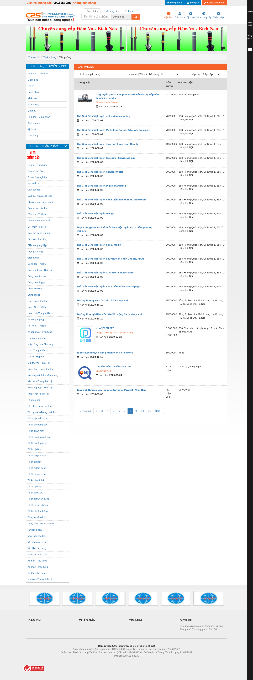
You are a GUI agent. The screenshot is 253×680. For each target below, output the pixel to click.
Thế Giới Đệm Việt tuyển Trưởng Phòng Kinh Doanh (107, 144)
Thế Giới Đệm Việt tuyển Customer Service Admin (106, 157)
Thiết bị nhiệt (35, 486)
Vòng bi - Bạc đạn (37, 554)
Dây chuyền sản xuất (39, 220)
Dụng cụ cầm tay (37, 276)
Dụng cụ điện (35, 288)
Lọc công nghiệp (37, 338)
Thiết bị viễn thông (38, 511)
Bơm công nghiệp (37, 177)
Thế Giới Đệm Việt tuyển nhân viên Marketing (103, 116)
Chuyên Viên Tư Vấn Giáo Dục (113, 366)
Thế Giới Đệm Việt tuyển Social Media (99, 244)
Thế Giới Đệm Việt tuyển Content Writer (100, 171)
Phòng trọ (104, 661)
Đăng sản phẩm (216, 2)
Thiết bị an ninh (36, 430)
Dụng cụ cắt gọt (36, 282)
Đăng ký (194, 2)
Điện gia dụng (35, 251)
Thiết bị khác (34, 461)
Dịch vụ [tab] (129, 11)
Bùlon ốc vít (34, 183)
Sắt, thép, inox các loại (40, 406)
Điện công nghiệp (37, 245)
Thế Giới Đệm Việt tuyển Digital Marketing (101, 185)
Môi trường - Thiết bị (39, 362)
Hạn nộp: (103, 106)
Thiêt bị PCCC (35, 492)
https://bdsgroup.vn (122, 661)
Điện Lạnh (33, 257)
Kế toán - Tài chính (38, 73)
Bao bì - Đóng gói (37, 165)
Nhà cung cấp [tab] (111, 11)
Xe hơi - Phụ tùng (37, 560)
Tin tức (250, 12)
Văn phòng (33, 104)
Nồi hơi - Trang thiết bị (40, 381)
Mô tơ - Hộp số (36, 356)
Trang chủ (33, 57)
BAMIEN (34, 620)
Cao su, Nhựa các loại (40, 195)
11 (149, 410)
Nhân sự (32, 98)
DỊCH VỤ (186, 620)
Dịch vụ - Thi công (37, 239)
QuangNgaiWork (103, 371)
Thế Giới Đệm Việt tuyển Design (95, 213)
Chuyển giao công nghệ (41, 202)
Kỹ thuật (32, 129)
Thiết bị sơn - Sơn (37, 474)
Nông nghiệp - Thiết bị (40, 387)
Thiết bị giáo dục (37, 455)
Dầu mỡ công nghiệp (39, 233)
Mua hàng (33, 135)
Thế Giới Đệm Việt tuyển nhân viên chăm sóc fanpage (108, 286)
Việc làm (168, 17)
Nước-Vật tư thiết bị (38, 393)
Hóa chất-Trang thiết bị (40, 313)
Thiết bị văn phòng (38, 505)
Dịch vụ (191, 17)
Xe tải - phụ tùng (37, 573)
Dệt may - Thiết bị (37, 226)
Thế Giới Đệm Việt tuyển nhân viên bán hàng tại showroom (111, 199)
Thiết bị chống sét (37, 424)
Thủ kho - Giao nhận (39, 116)
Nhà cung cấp (204, 17)
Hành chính (34, 92)
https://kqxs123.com (143, 661)
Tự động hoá (35, 529)
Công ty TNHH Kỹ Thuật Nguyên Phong (114, 332)
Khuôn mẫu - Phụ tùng (40, 331)
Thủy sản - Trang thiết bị (41, 523)
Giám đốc (33, 79)
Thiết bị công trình (37, 443)
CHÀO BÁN (87, 620)
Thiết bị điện (34, 449)
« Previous (85, 410)
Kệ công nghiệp (36, 319)
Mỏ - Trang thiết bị (38, 350)
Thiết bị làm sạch (37, 468)
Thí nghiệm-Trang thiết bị (41, 412)
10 (142, 410)
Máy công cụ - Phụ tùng (41, 344)
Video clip (218, 17)
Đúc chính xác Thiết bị (40, 270)
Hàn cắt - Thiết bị (37, 307)
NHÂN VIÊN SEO (105, 328)
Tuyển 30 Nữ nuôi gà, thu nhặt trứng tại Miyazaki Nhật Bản (111, 390)
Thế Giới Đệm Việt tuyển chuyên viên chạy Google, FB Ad (111, 258)
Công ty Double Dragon (107, 102)
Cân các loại (34, 189)
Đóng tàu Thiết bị (37, 263)
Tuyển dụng (49, 57)
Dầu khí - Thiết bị (37, 214)
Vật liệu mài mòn (37, 542)
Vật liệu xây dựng (37, 548)
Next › (158, 410)
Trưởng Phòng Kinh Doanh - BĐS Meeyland (102, 300)
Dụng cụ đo (34, 294)
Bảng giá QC (250, 37)
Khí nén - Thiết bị (37, 325)
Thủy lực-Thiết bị (37, 517)
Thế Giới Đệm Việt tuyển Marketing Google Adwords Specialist (113, 130)
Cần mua (180, 17)
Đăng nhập (176, 2)
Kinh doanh (34, 123)
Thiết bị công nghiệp (39, 437)
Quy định (250, 23)
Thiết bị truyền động (38, 498)
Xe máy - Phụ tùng (38, 566)
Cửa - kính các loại (38, 208)
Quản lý (32, 110)
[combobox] (130, 16)
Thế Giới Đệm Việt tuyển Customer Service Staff (105, 272)
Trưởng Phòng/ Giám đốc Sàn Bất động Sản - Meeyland (109, 314)
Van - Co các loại (37, 536)
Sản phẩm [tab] (92, 11)
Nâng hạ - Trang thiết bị (40, 369)
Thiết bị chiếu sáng (38, 418)
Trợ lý (31, 86)
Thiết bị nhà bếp (36, 480)
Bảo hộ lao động (36, 171)
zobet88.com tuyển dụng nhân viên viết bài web (105, 352)
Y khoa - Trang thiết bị (40, 579)
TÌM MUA (135, 620)
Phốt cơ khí (34, 399)
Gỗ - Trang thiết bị (37, 301)
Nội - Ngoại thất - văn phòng (43, 375)
